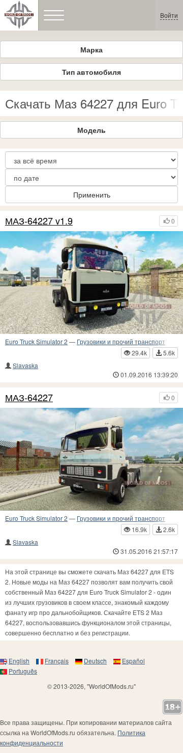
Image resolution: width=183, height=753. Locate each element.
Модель (91, 130)
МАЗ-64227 (29, 398)
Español (133, 660)
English (19, 660)
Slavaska (25, 365)
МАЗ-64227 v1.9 (39, 221)
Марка (91, 49)
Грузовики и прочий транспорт (121, 341)
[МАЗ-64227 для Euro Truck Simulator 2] (91, 459)
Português (23, 670)
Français (57, 660)
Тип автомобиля (91, 72)
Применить (91, 194)
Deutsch (95, 660)
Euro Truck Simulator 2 (36, 341)
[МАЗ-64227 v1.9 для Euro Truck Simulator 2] (91, 282)
